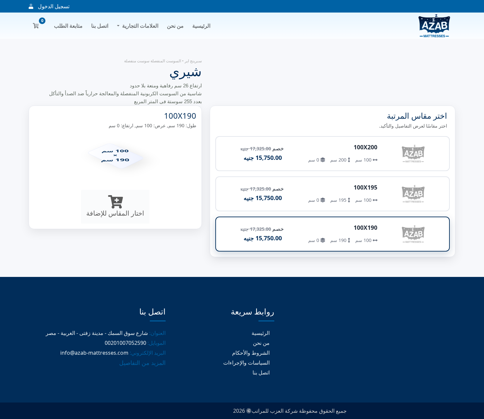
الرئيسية (201, 25)
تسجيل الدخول (53, 6)
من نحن (175, 25)
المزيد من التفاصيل (142, 363)
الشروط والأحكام (251, 352)
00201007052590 (125, 342)
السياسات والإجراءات (247, 362)
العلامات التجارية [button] (140, 25)
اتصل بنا (99, 25)
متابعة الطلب (68, 25)
